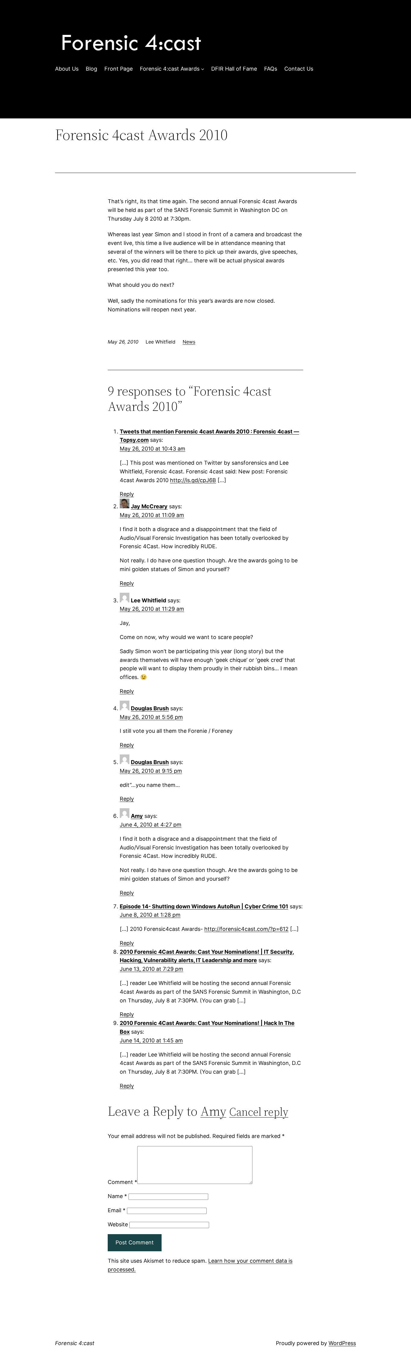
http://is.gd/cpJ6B (193, 480)
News (189, 342)
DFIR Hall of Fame (234, 69)
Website (118, 1224)
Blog (91, 69)
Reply (127, 494)
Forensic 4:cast (74, 1343)
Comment (122, 1182)
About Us (67, 69)
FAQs (270, 69)
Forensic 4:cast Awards (169, 69)
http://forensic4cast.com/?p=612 (246, 929)
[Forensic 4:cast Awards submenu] (202, 69)
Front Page (118, 69)
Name (117, 1196)
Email (116, 1210)
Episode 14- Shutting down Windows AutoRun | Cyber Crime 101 (204, 906)
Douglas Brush (150, 708)
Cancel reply (258, 1111)
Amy (137, 816)
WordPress (342, 1343)
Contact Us (298, 69)
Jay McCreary (149, 506)
